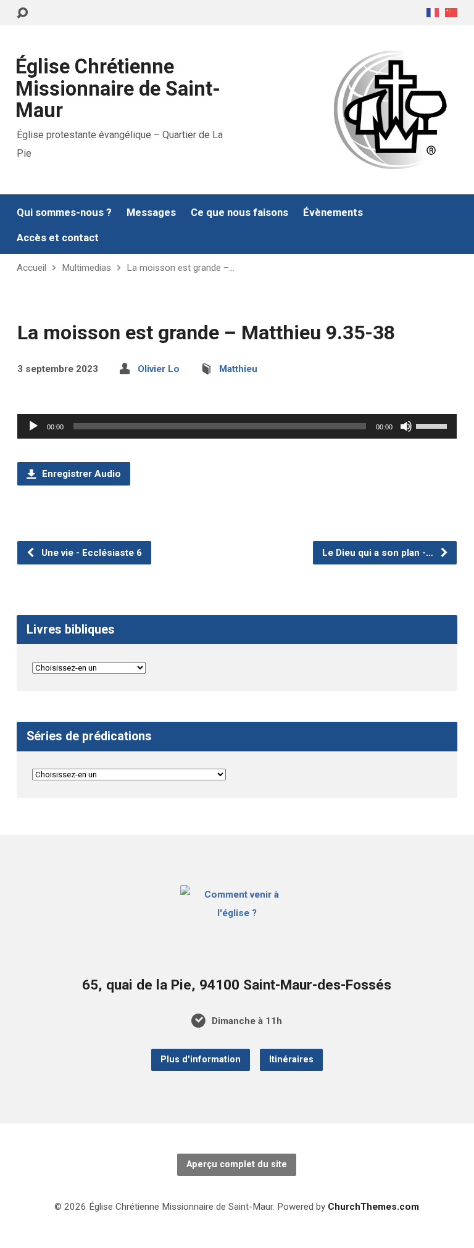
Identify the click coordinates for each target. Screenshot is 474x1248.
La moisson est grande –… (181, 267)
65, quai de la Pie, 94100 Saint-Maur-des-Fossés (236, 985)
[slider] (433, 425)
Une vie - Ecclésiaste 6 (90, 552)
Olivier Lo (159, 368)
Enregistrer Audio (80, 473)
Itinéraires (291, 1059)
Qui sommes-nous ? (64, 212)
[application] (237, 426)
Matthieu (238, 368)
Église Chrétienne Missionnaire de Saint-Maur (117, 88)
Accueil (31, 267)
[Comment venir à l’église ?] (237, 913)
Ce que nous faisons (239, 212)
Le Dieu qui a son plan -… (379, 552)
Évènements (333, 212)
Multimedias (86, 267)
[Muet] (406, 426)
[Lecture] (33, 426)
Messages (151, 212)
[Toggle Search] (22, 13)
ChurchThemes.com (373, 1206)
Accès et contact (58, 238)
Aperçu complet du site (236, 1164)
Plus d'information (200, 1059)
